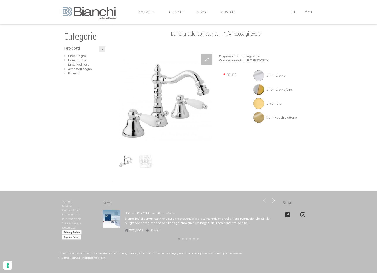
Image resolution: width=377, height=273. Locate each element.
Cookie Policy (72, 237)
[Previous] (264, 200)
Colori (232, 74)
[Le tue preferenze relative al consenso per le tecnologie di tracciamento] (7, 265)
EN (310, 12)
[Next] (273, 200)
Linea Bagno (77, 56)
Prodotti (72, 48)
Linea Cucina (77, 60)
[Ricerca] (294, 12)
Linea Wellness (78, 64)
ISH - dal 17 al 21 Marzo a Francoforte (150, 213)
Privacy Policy (72, 232)
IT (305, 12)
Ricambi (74, 73)
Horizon (100, 257)
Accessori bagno (80, 69)
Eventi (155, 230)
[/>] (111, 221)
